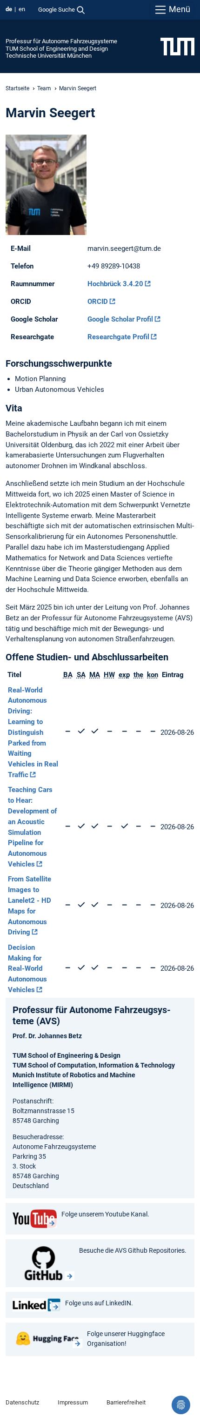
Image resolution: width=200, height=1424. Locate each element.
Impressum (73, 1402)
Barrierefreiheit (126, 1402)
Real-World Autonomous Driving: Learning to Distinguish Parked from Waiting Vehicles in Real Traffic (33, 732)
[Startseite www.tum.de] (177, 46)
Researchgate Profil (118, 337)
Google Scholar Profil (120, 319)
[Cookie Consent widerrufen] (181, 1405)
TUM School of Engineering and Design (57, 48)
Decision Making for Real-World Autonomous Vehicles (27, 968)
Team (44, 88)
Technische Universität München (49, 55)
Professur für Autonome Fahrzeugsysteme (61, 41)
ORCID (97, 301)
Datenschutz (22, 1402)
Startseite (17, 88)
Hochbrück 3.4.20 (115, 284)
